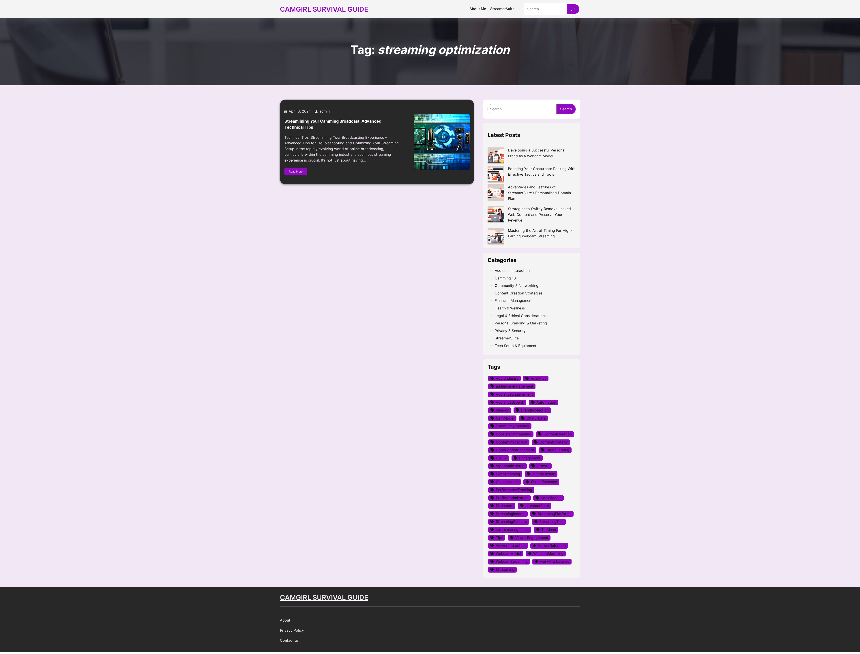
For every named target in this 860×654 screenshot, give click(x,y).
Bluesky (502, 410)
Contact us (289, 640)
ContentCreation (558, 434)
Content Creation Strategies (518, 293)
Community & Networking (516, 285)
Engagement (529, 458)
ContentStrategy (554, 442)
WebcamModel (508, 553)
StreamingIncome (510, 513)
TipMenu (548, 529)
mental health (543, 474)
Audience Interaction (512, 270)
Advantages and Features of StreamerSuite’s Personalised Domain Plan (539, 193)
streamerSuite (537, 505)
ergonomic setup (510, 466)
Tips (499, 537)
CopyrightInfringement (515, 450)
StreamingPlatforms (554, 513)
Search (566, 109)
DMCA (501, 458)
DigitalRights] (557, 450)
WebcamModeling (548, 553)
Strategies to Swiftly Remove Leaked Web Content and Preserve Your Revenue (539, 214)
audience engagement (514, 386)
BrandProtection (535, 410)
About (285, 620)
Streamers (504, 505)
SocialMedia (551, 498)
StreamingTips (551, 521)
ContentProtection (511, 442)
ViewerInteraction (511, 545)
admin (324, 111)
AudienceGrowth (510, 402)
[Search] (573, 9)
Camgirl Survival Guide (324, 9)
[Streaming (505, 569)
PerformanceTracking (514, 490)
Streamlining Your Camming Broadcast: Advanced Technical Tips (332, 124)
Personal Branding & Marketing (521, 323)
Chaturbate (536, 418)
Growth (543, 466)
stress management (512, 529)
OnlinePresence (544, 481)
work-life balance (554, 561)
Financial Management (514, 300)
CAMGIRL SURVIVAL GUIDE (324, 597)
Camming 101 (506, 278)
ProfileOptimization (512, 498)
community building (512, 426)
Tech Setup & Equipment (515, 345)
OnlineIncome (507, 481)
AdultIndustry (507, 378)
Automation (546, 402)
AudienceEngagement (514, 394)
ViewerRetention (552, 545)
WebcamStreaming (512, 561)
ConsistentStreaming (513, 434)
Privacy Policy (292, 630)
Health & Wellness (510, 308)
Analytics (538, 378)
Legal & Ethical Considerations (520, 315)
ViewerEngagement (531, 537)
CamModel (505, 418)
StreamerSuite (507, 338)
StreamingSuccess (511, 521)
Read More (296, 171)
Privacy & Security (510, 330)
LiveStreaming (508, 474)
